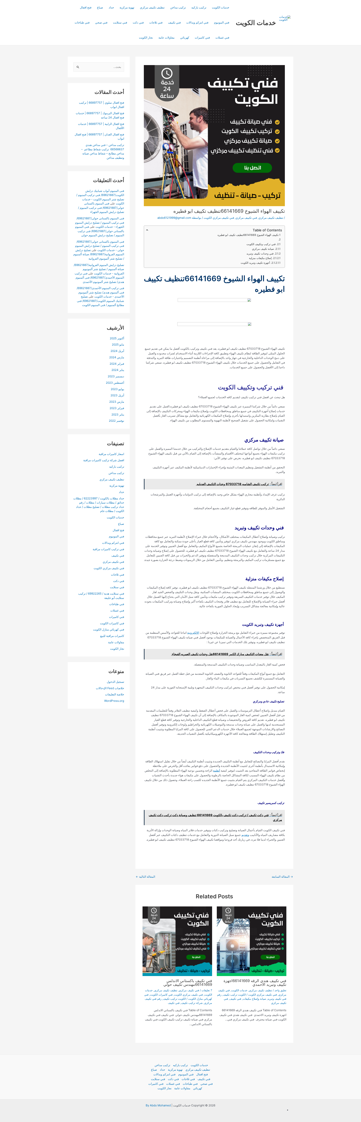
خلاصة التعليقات (114, 694)
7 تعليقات (207, 990)
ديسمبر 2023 (116, 376)
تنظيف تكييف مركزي (152, 7)
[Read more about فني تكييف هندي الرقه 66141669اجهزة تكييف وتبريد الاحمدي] (251, 941)
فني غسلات (222, 37)
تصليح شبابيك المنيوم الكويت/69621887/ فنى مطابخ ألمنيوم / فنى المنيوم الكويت (100, 301)
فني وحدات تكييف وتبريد (260, 253)
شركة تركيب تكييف (192, 1002)
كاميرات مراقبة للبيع (112, 636)
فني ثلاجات (155, 22)
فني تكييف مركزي (246, 218)
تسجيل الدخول (115, 682)
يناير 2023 (117, 414)
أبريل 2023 (117, 395)
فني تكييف (174, 22)
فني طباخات (82, 22)
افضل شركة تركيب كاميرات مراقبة (103, 460)
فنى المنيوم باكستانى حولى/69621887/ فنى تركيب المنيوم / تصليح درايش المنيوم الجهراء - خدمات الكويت (99, 223)
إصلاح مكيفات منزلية (260, 258)
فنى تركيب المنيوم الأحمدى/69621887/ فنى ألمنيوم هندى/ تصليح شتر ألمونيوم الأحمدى (99, 278)
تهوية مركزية (127, 7)
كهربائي (184, 37)
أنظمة (216, 770)
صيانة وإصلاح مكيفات (254, 998)
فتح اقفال (85, 7)
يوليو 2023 (117, 389)
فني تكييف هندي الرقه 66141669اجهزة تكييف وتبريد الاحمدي (255, 982)
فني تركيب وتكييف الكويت (261, 244)
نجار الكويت (146, 37)
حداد (111, 7)
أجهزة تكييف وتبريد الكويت (256, 262)
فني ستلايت (120, 22)
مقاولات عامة (166, 37)
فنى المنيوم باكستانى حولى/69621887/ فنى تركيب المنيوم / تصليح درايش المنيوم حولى (99, 231)
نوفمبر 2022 (116, 421)
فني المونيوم (221, 22)
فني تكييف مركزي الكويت (219, 218)
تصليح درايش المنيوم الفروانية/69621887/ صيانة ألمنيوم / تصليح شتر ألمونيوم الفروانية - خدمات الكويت (99, 269)
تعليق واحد (280, 990)
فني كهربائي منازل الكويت (108, 629)
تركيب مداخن (178, 7)
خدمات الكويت (256, 23)
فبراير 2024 (117, 363)
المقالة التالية (145, 876)
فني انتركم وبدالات (197, 22)
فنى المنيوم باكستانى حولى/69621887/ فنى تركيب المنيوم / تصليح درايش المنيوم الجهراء (101, 208)
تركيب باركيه (198, 7)
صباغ (100, 7)
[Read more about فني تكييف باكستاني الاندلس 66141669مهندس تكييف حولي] (177, 941)
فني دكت (138, 22)
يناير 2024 (117, 370)
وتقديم (245, 835)
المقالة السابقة (282, 876)
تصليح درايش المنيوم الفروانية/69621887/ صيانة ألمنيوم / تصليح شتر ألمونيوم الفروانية (98, 254)
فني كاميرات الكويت (161, 994)
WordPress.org (114, 701)
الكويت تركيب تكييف (234, 994)
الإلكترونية (193, 632)
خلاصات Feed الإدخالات (110, 688)
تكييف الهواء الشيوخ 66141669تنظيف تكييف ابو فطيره (247, 234)
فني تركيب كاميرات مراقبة (108, 549)
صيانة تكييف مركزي (263, 248)
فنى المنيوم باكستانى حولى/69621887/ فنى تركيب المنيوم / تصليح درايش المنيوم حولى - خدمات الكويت (99, 246)
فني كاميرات (202, 37)
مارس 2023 (116, 402)
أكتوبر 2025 (117, 338)
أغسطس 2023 (115, 382)
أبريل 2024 (117, 351)
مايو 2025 (118, 344)
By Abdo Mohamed (158, 1105)
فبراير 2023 (117, 408)
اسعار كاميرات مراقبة (111, 454)
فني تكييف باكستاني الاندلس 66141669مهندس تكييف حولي (187, 982)
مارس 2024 (116, 357)
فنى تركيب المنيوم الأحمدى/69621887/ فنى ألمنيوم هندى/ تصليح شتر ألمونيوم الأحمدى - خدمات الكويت (100, 292)
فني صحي (101, 22)
